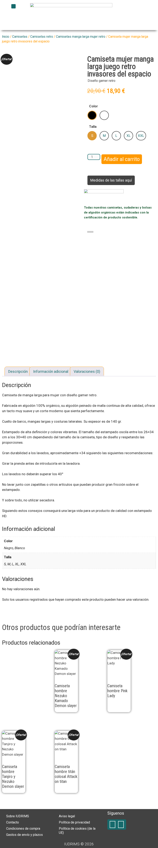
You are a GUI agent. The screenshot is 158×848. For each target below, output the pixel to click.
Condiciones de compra (23, 828)
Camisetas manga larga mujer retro (80, 37)
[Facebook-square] (112, 824)
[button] (13, 6)
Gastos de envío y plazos (24, 835)
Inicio (5, 37)
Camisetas (19, 37)
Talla (92, 126)
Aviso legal (67, 816)
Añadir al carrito (122, 159)
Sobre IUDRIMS (17, 816)
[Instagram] (121, 824)
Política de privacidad (74, 822)
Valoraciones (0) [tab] (87, 371)
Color (93, 106)
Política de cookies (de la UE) (77, 831)
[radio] (92, 115)
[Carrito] (116, 11)
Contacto (12, 822)
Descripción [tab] (18, 371)
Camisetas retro (41, 37)
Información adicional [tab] (50, 371)
